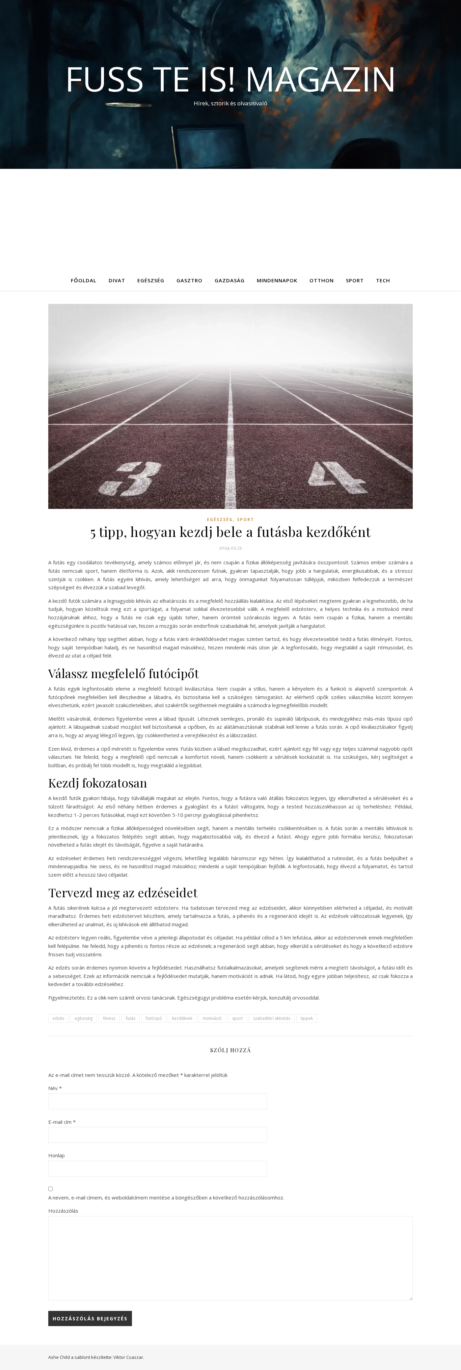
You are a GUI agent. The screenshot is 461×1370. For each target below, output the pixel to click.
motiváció (212, 1018)
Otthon (321, 280)
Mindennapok (277, 280)
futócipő (154, 1018)
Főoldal (84, 280)
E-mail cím (62, 1121)
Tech (383, 280)
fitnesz (109, 1018)
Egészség (150, 280)
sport (237, 1018)
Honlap (56, 1155)
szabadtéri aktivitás (271, 1018)
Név (55, 1088)
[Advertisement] (230, 219)
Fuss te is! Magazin (231, 78)
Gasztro (189, 280)
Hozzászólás (63, 1210)
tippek (307, 1018)
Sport (355, 280)
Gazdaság (230, 280)
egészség (83, 1018)
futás (130, 1018)
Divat (117, 280)
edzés (58, 1018)
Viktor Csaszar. (128, 1357)
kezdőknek (182, 1018)
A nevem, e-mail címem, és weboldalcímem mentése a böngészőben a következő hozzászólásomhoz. (166, 1197)
